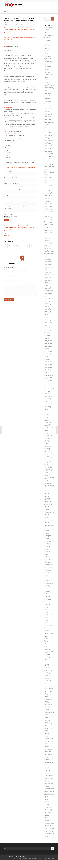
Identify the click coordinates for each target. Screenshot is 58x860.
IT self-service (47, 598)
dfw (45, 419)
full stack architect (48, 469)
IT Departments (48, 545)
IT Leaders (46, 569)
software (46, 757)
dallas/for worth (48, 406)
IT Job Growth (47, 559)
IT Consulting (47, 538)
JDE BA (45, 632)
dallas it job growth (48, 188)
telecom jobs (47, 793)
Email (23, 275)
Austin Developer (48, 55)
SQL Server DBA (48, 767)
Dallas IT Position (48, 195)
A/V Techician (47, 39)
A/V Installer (47, 37)
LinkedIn (46, 646)
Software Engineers (49, 761)
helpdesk (46, 475)
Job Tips (46, 643)
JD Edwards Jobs (48, 625)
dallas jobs (46, 250)
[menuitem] (50, 5)
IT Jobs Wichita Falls (48, 567)
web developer (47, 820)
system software (48, 773)
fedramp (46, 454)
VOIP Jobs (46, 819)
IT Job (45, 557)
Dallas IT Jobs (47, 190)
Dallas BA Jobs (47, 106)
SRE (45, 772)
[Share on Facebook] (5, 246)
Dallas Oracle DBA (48, 279)
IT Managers (47, 574)
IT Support (46, 617)
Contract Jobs (47, 84)
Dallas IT (46, 159)
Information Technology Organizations (47, 507)
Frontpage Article (48, 467)
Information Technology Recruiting (47, 516)
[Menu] (53, 6)
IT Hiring (46, 554)
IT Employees (47, 546)
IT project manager (48, 583)
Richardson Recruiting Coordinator (47, 719)
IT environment (47, 548)
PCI (45, 693)
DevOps (46, 417)
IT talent (46, 619)
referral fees (14, 31)
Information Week (48, 525)
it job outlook (47, 562)
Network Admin (47, 680)
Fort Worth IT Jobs (48, 461)
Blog (5, 11)
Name (24, 270)
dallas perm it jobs (48, 292)
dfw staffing (47, 424)
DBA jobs (46, 414)
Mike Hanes (6, 235)
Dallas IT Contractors (49, 172)
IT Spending (47, 604)
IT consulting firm (48, 540)
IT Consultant (47, 537)
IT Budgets (46, 530)
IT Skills (46, 603)
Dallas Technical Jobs (49, 350)
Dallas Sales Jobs (48, 304)
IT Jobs (45, 565)
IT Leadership (47, 570)
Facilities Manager (48, 453)
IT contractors (47, 541)
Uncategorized (47, 815)
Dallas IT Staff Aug (48, 224)
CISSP (45, 71)
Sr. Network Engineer (49, 770)
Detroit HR (46, 416)
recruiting (46, 706)
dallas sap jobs (47, 308)
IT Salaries (46, 593)
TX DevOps (47, 804)
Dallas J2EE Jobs (48, 230)
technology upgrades (49, 791)
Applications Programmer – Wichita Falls (47, 47)
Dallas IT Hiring (47, 187)
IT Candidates (47, 532)
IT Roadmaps (47, 591)
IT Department (47, 543)
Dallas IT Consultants (49, 166)
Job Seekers (47, 641)
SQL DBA (46, 765)
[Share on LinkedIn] (20, 246)
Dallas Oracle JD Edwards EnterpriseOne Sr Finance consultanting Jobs (48, 284)
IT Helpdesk (47, 553)
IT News (46, 575)
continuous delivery (49, 79)
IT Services (46, 601)
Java (45, 623)
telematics (46, 799)
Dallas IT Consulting (48, 167)
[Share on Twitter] (9, 246)
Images (46, 480)
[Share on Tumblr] (24, 246)
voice (45, 817)
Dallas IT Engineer (48, 185)
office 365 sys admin (49, 688)
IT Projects (46, 585)
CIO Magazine (47, 66)
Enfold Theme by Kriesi (21, 856)
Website (24, 280)
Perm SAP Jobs (47, 698)
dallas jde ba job (48, 237)
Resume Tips (47, 714)
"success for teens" (49, 27)
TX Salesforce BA (48, 806)
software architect (48, 759)
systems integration (49, 775)
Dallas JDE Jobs (47, 245)
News (45, 686)
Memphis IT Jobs (48, 669)
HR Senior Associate (49, 477)
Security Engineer (48, 735)
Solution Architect (48, 764)
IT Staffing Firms (48, 614)
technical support (48, 785)
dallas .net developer (49, 92)
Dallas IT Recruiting (48, 213)
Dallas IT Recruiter (48, 211)
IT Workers (46, 620)
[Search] (50, 5)
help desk (46, 474)
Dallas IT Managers (48, 192)
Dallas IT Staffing (48, 229)
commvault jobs (48, 74)
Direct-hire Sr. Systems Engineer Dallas (48, 427)
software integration (49, 762)
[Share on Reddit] (31, 246)
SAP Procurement (48, 727)
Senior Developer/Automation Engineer (49, 738)
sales (45, 725)
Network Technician (48, 685)
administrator (47, 40)
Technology (47, 786)
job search (46, 638)
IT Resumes (47, 590)
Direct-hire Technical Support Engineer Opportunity (49, 438)
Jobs (45, 644)
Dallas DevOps (47, 143)
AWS (45, 59)
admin (35, 24)
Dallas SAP (46, 306)
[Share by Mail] (35, 246)
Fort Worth (46, 456)
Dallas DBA (46, 138)
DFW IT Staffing (47, 420)
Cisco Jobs (46, 69)
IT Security (46, 594)
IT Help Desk (47, 551)
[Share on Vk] (27, 246)
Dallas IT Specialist (48, 222)
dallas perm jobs (48, 293)
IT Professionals (48, 580)
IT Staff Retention (48, 611)
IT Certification (47, 535)
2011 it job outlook (48, 35)
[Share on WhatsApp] (13, 246)
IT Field (46, 549)
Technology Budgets (49, 788)
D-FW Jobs (46, 90)
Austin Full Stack (48, 56)
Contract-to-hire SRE (49, 88)
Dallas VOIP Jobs (48, 391)
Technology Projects (49, 790)
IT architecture (47, 528)
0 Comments (11, 24)
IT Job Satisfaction (48, 564)
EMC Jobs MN (47, 449)
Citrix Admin (47, 72)
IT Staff (46, 606)
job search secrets (48, 640)
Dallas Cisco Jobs (48, 114)
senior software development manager (48, 751)
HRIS (45, 478)
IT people (46, 578)
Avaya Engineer (48, 58)
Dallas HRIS (47, 155)
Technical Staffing (48, 783)
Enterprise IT (47, 451)
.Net (45, 32)
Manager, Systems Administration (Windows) (48, 657)
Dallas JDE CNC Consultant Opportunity (47, 240)
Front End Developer (49, 466)
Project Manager (48, 702)
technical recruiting (48, 781)
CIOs (45, 68)
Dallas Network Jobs (49, 274)
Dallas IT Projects (48, 209)
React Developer (48, 704)
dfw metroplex (47, 422)
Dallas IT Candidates (49, 164)
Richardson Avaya (48, 715)
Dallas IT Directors (48, 184)
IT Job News (47, 561)
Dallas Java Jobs (48, 232)
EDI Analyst (47, 448)
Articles (46, 50)
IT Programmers (48, 582)
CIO (45, 64)
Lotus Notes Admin (48, 651)
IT (44, 527)
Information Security (49, 485)
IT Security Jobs (47, 596)
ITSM (45, 622)
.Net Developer (47, 34)
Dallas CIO (46, 111)
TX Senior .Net (47, 807)
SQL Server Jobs (48, 769)
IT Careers (46, 533)
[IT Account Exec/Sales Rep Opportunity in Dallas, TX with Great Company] (1, 430)
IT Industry (46, 556)
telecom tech (47, 798)
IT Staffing (46, 612)
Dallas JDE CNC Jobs (48, 243)
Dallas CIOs (47, 113)
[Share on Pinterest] (16, 246)
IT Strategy (46, 615)
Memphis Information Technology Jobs (48, 665)
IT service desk (47, 599)
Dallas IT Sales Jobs (48, 217)
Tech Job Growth (48, 777)
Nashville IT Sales (48, 678)
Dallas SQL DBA (48, 325)
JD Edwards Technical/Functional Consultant (49, 628)
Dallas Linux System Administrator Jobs (23, 24)
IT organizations (48, 577)
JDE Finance (47, 636)
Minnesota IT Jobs (48, 677)
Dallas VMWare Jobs (49, 387)
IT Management (48, 572)
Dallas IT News (47, 193)
